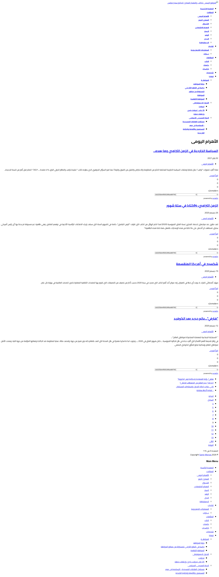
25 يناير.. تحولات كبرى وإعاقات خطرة (189, 562)
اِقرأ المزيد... (213, 175)
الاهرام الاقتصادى (202, 27)
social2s (215, 198)
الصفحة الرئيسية (207, 8)
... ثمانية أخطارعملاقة (205, 390)
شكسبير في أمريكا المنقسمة (197, 264)
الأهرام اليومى (203, 16)
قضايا (211, 76)
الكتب (206, 61)
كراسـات (206, 69)
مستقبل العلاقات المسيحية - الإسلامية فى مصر (184, 569)
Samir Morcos (205, 455)
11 (212, 430)
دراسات (206, 65)
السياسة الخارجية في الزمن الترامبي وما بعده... (185, 151)
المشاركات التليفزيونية (200, 50)
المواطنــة (205, 80)
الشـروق (205, 23)
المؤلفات (210, 57)
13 (212, 437)
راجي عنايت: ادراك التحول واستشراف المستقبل (195, 386)
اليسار (206, 31)
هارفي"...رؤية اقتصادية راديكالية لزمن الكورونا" (196, 379)
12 (212, 434)
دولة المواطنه (198, 84)
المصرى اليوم (203, 20)
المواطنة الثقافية (197, 99)
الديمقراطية (204, 42)
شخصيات (210, 72)
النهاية (211, 445)
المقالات (210, 12)
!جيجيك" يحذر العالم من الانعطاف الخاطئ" (197, 383)
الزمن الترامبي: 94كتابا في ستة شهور (192, 205)
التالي (211, 441)
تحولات (201, 106)
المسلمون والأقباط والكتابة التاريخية (190, 573)
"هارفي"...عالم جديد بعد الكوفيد (196, 318)
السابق (211, 400)
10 (212, 426)
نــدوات (206, 54)
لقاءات (211, 46)
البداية (211, 396)
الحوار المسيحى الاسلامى (199, 118)
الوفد (207, 35)
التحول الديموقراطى (201, 102)
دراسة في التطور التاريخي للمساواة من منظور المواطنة (194, 91)
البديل (206, 38)
